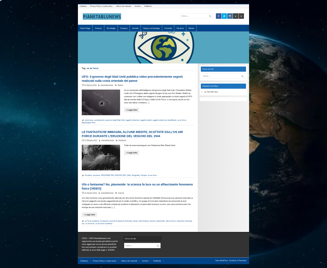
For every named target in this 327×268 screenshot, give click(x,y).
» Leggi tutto (131, 110)
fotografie (135, 175)
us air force (181, 120)
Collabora (83, 6)
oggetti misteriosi (132, 120)
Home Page (85, 28)
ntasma (152, 221)
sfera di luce (171, 221)
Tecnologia (111, 28)
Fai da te (180, 28)
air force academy (92, 221)
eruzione (96, 175)
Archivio (138, 6)
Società (135, 28)
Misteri (191, 28)
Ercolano (88, 175)
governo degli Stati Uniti (115, 120)
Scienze (98, 28)
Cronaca (123, 28)
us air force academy (103, 223)
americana (89, 120)
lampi (135, 221)
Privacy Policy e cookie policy (101, 6)
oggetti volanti (146, 120)
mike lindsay (143, 221)
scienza (121, 193)
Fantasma (104, 221)
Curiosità (168, 28)
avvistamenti (99, 120)
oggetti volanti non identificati (164, 120)
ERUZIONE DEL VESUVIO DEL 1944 (116, 175)
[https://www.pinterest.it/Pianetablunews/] (235, 16)
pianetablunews (107, 85)
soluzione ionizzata (184, 221)
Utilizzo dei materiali (123, 6)
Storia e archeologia (151, 28)
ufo (83, 223)
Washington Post (88, 123)
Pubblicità (147, 6)
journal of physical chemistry (120, 221)
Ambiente (122, 140)
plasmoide (160, 221)
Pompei (144, 175)
